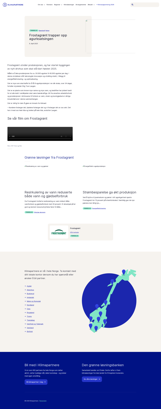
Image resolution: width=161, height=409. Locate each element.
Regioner (57, 5)
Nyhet (47, 30)
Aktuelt (90, 5)
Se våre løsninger (91, 379)
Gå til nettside (74, 232)
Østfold (30, 331)
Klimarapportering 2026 (106, 5)
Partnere (49, 5)
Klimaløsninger (69, 5)
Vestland (30, 328)
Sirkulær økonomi (39, 212)
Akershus (30, 290)
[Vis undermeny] (44, 5)
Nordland (30, 305)
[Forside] (13, 5)
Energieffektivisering (99, 208)
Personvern (42, 401)
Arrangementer (81, 5)
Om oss (40, 5)
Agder (29, 286)
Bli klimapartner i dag (34, 382)
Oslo (28, 309)
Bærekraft (42, 30)
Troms (29, 316)
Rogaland (30, 313)
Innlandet (30, 297)
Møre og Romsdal (34, 301)
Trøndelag (33, 30)
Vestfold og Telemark (35, 324)
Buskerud (30, 294)
